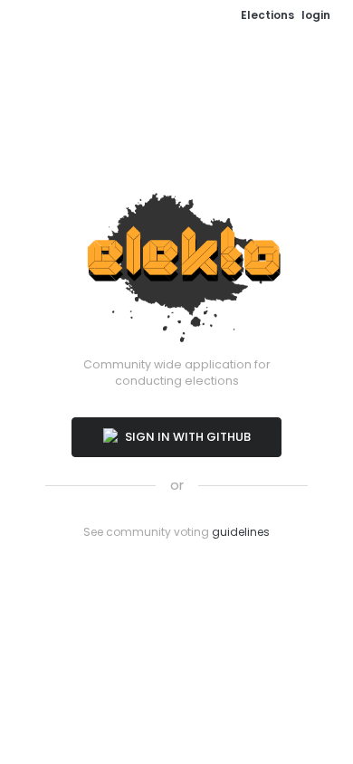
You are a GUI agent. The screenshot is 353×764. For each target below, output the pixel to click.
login (315, 15)
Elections (267, 15)
